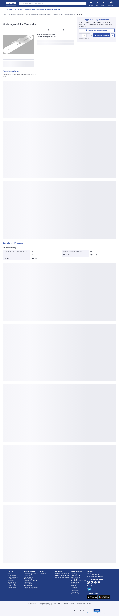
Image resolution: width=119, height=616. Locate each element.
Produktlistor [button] (28, 582)
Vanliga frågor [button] (12, 587)
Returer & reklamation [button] (31, 587)
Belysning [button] (74, 574)
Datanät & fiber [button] (76, 575)
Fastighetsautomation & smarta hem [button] (78, 581)
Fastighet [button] (74, 587)
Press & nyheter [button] (13, 577)
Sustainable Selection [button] (62, 577)
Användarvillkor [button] (28, 589)
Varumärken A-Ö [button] (29, 575)
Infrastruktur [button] (75, 590)
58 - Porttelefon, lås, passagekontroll (40, 14)
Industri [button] (73, 589)
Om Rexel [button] (11, 574)
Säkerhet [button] (74, 585)
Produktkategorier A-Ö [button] (31, 574)
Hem (4, 14)
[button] (45, 604)
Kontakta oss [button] (12, 585)
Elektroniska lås (70, 14)
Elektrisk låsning (58, 14)
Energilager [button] (74, 579)
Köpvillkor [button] (43, 574)
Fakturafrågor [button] (12, 584)
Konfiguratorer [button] (28, 577)
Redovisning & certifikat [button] (62, 575)
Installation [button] (74, 592)
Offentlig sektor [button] (76, 594)
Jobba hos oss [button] (12, 575)
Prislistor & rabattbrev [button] (30, 580)
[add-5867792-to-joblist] (113, 35)
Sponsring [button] (11, 580)
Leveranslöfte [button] (28, 585)
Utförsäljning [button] (28, 579)
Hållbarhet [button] (11, 579)
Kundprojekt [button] (12, 582)
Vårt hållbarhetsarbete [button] (62, 574)
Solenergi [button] (74, 584)
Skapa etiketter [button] (28, 584)
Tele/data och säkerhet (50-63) (17, 14)
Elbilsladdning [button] (75, 577)
